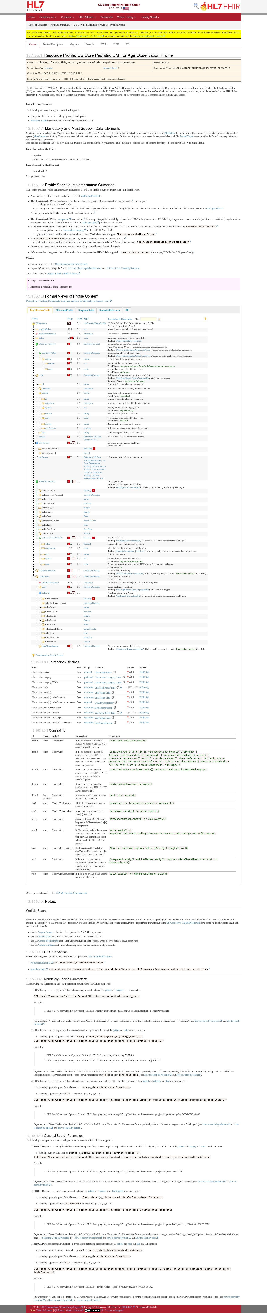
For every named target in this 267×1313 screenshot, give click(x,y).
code (86, 338)
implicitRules (45, 329)
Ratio (86, 516)
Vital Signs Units (102, 692)
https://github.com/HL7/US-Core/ (85, 36)
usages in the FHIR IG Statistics (63, 273)
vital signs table (213, 208)
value (47, 544)
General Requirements (48, 940)
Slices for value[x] (47, 481)
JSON (116, 44)
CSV (58, 893)
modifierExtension (47, 333)
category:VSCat (49, 353)
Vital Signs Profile (89, 196)
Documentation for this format (49, 655)
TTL (128, 44)
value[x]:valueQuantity (52, 538)
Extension (88, 333)
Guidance (66, 17)
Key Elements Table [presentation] (40, 310)
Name (35, 319)
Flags (70, 319)
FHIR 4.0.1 (127, 1307)
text (43, 432)
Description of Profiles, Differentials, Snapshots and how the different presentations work (67, 301)
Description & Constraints (120, 319)
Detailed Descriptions (53, 44)
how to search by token (187, 1074)
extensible (144, 378)
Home (31, 17)
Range (87, 512)
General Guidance (46, 945)
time (86, 525)
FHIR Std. (144, 672)
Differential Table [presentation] (64, 310)
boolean (87, 428)
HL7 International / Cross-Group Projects (61, 1307)
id (43, 384)
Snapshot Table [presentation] (86, 310)
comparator (50, 548)
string (86, 384)
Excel (67, 893)
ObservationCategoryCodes (128, 350)
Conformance (47, 17)
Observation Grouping (73, 230)
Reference (88, 437)
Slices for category (47, 344)
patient (108, 990)
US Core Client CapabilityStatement (84, 268)
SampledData (90, 520)
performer (43, 457)
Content (32, 44)
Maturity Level (110, 68)
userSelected (50, 428)
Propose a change (113, 1310)
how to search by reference (207, 1021)
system (51, 363)
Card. (79, 319)
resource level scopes (40, 962)
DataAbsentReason (124, 573)
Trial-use (48, 68)
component (63, 219)
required (137, 341)
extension (46, 388)
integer (87, 507)
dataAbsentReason (47, 570)
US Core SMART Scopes (100, 956)
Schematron (78, 893)
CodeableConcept (92, 344)
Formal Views (186, 136)
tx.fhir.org (144, 687)
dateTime (88, 448)
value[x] (46, 593)
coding (48, 359)
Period (87, 453)
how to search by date (68, 1127)
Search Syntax (44, 936)
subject (42, 437)
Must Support (40, 136)
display (48, 424)
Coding (87, 359)
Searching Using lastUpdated (55, 1237)
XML (104, 44)
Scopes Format (45, 932)
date (167, 1081)
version (48, 413)
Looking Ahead (149, 17)
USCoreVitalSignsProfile (95, 323)
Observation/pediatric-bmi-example (71, 264)
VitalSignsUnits (123, 487)
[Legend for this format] (205, 319)
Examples (90, 44)
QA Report (59, 1310)
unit (47, 554)
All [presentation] (126, 310)
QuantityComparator (125, 551)
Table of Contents (44, 1310)
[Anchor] (176, 55)
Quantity (88, 490)
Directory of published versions (147, 36)
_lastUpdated (117, 1191)
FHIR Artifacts (86, 17)
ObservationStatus (124, 341)
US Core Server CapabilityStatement (122, 268)
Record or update (39, 120)
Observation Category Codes (108, 677)
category (120, 990)
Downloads (106, 17)
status (41, 338)
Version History (125, 17)
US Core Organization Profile (94, 463)
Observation (41, 323)
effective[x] (44, 443)
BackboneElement (92, 576)
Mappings (74, 44)
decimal (87, 544)
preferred (146, 350)
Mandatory (170, 133)
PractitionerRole (98, 469)
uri (85, 329)
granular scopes (38, 969)
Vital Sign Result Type (126, 378)
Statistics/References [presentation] (109, 310)
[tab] (40, 310)
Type (86, 319)
